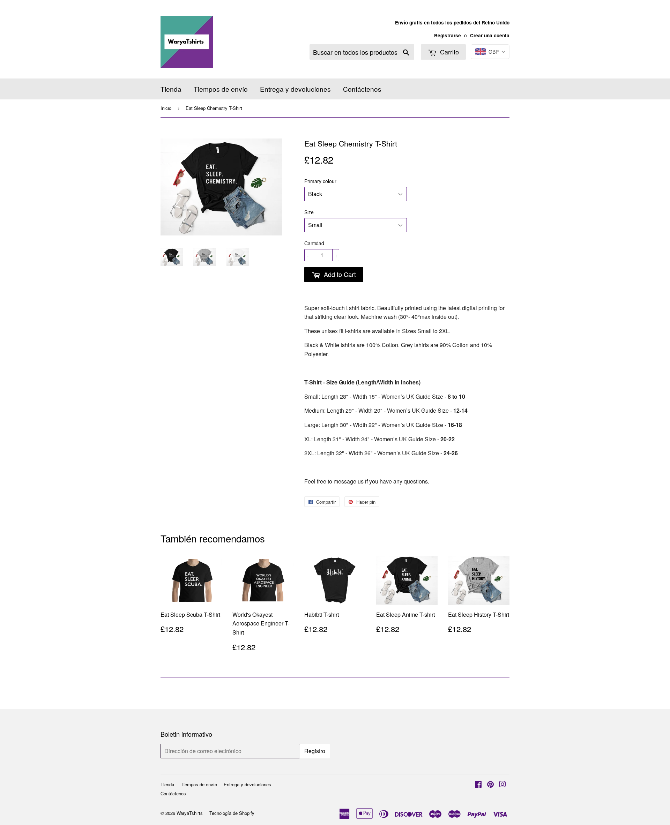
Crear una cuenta (489, 35)
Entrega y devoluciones (295, 88)
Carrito (448, 51)
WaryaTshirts (190, 813)
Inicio (166, 108)
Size (309, 212)
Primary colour (320, 181)
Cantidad (314, 243)
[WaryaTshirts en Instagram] (502, 785)
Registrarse (447, 35)
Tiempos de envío (221, 88)
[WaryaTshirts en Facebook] (478, 785)
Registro (314, 751)
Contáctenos (362, 88)
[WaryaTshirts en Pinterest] (490, 785)
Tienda (171, 88)
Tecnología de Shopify (231, 813)
